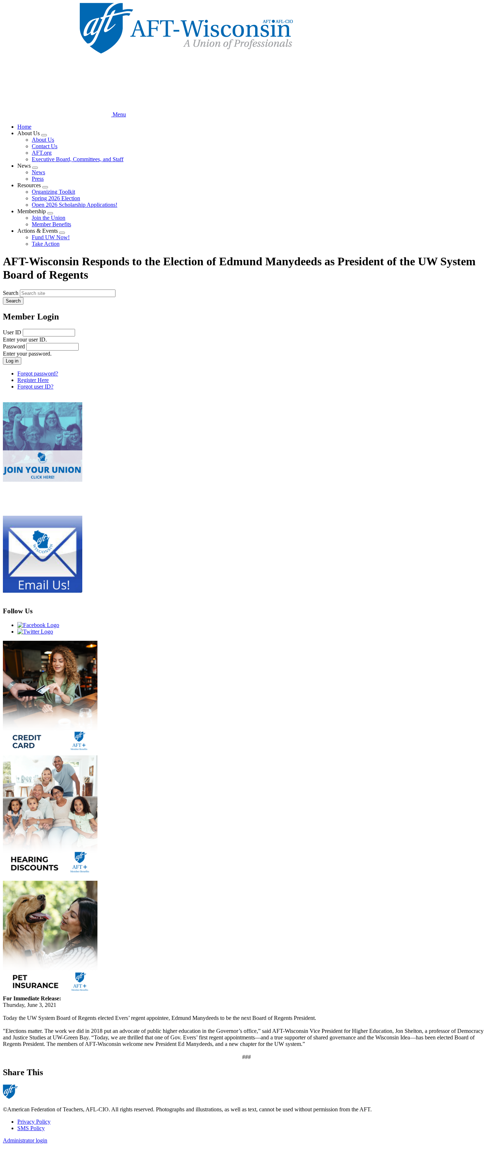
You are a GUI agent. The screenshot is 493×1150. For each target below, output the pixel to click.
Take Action (46, 244)
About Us (43, 140)
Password (14, 346)
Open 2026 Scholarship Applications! (74, 205)
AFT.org (42, 153)
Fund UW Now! (51, 237)
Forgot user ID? (35, 386)
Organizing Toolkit (53, 192)
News (38, 172)
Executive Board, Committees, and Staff (77, 159)
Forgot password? (37, 373)
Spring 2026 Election (56, 198)
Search (10, 293)
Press (38, 179)
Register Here (33, 380)
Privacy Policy (34, 1122)
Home (24, 127)
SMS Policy (31, 1128)
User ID (12, 332)
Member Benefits (51, 224)
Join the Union (48, 218)
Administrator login (25, 1140)
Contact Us (44, 146)
